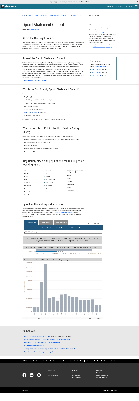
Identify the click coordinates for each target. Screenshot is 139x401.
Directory (74, 373)
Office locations (100, 373)
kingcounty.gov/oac (34, 29)
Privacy (49, 373)
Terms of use (51, 370)
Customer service (76, 377)
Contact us (75, 370)
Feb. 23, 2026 (96, 75)
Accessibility (25, 390)
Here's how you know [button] (83, 1)
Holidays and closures (102, 375)
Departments (99, 370)
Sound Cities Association (31, 112)
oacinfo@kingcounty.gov (98, 32)
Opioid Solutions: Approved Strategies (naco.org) (37, 352)
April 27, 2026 (96, 72)
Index (25, 361)
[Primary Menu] (136, 6)
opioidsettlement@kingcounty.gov (102, 47)
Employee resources (101, 377)
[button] (137, 2)
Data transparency (52, 375)
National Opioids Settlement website (34, 80)
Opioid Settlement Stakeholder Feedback (35, 336)
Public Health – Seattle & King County (38, 15)
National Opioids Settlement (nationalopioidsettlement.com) (41, 342)
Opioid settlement (78, 15)
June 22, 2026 (96, 69)
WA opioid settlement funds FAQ (33, 345)
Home (23, 15)
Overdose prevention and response (60, 15)
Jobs (97, 380)
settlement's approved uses (64, 212)
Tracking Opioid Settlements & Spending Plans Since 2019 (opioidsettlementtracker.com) (49, 348)
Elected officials (76, 375)
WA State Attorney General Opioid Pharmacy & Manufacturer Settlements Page (46, 339)
